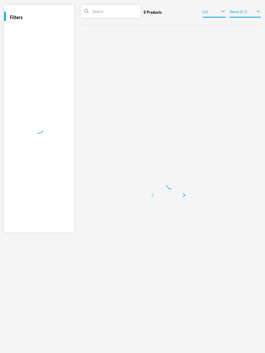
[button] (152, 195)
